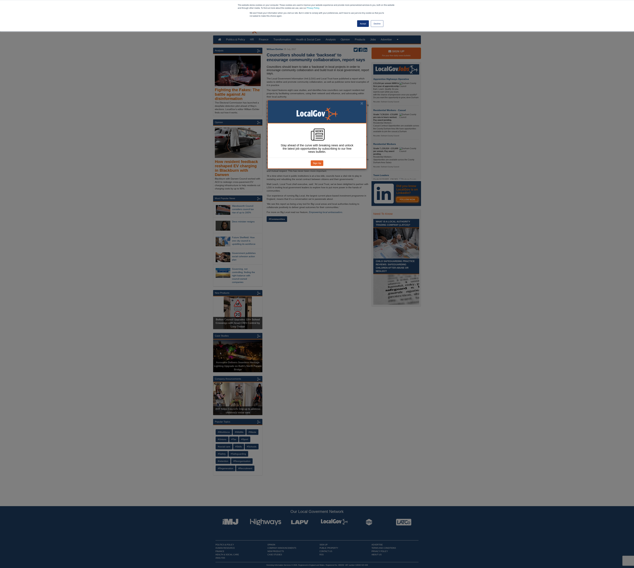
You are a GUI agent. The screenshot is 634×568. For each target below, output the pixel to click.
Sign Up (317, 163)
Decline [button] (377, 23)
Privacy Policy (313, 7)
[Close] (362, 103)
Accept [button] (363, 23)
